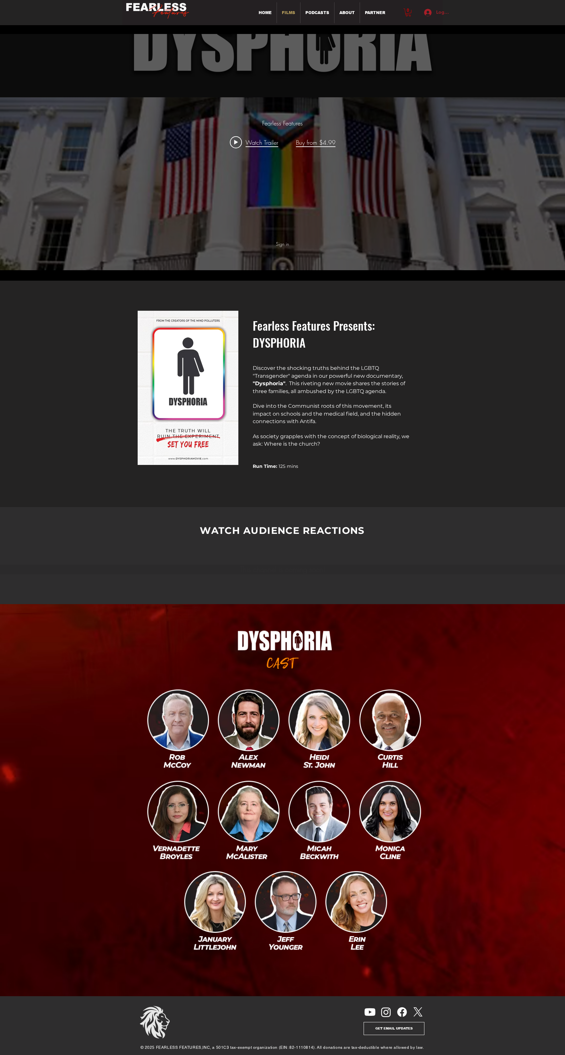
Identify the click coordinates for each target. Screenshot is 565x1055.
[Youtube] (370, 1012)
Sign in (282, 244)
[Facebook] (402, 1012)
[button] (408, 12)
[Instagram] (386, 1012)
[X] (418, 1012)
